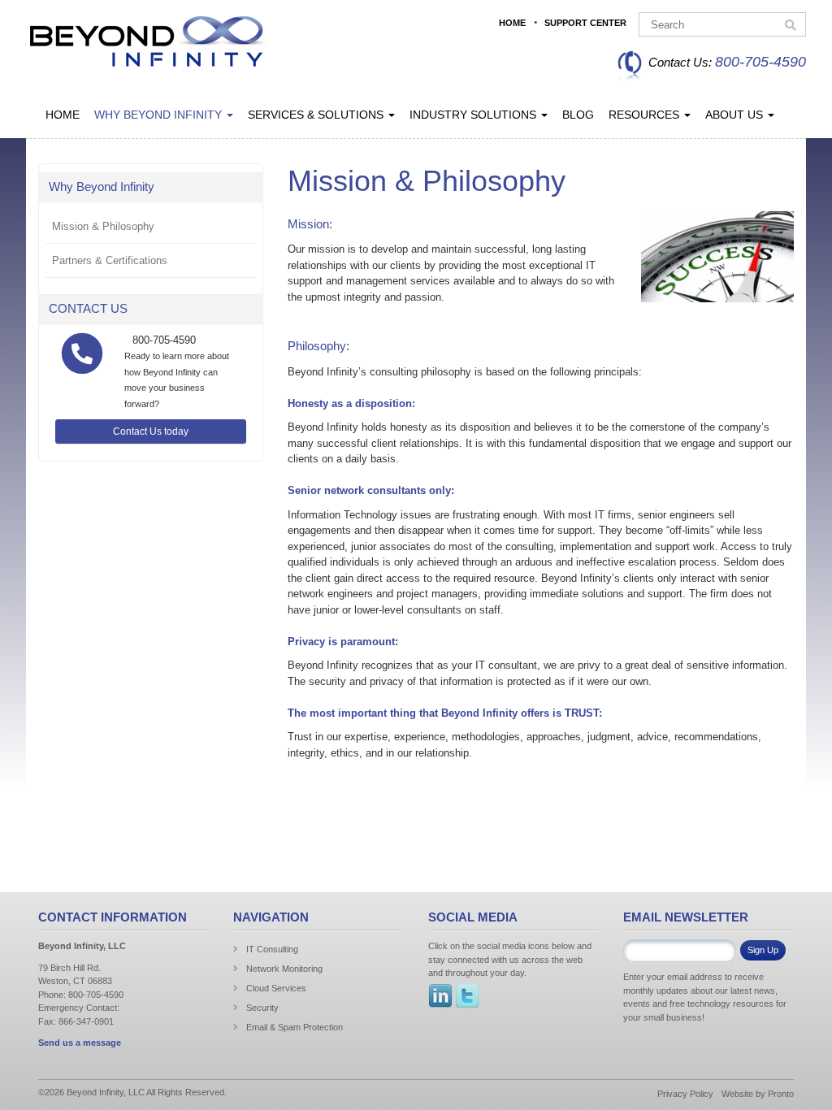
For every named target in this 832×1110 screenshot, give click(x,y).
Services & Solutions (317, 114)
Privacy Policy (685, 1094)
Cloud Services (276, 988)
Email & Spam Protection (294, 1027)
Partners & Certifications (109, 260)
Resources (645, 114)
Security (262, 1007)
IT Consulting (272, 949)
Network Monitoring (284, 968)
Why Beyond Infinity (159, 114)
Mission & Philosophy (103, 226)
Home (512, 23)
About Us (735, 114)
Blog (578, 114)
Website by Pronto (758, 1094)
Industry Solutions (475, 114)
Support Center (585, 23)
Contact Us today (150, 431)
